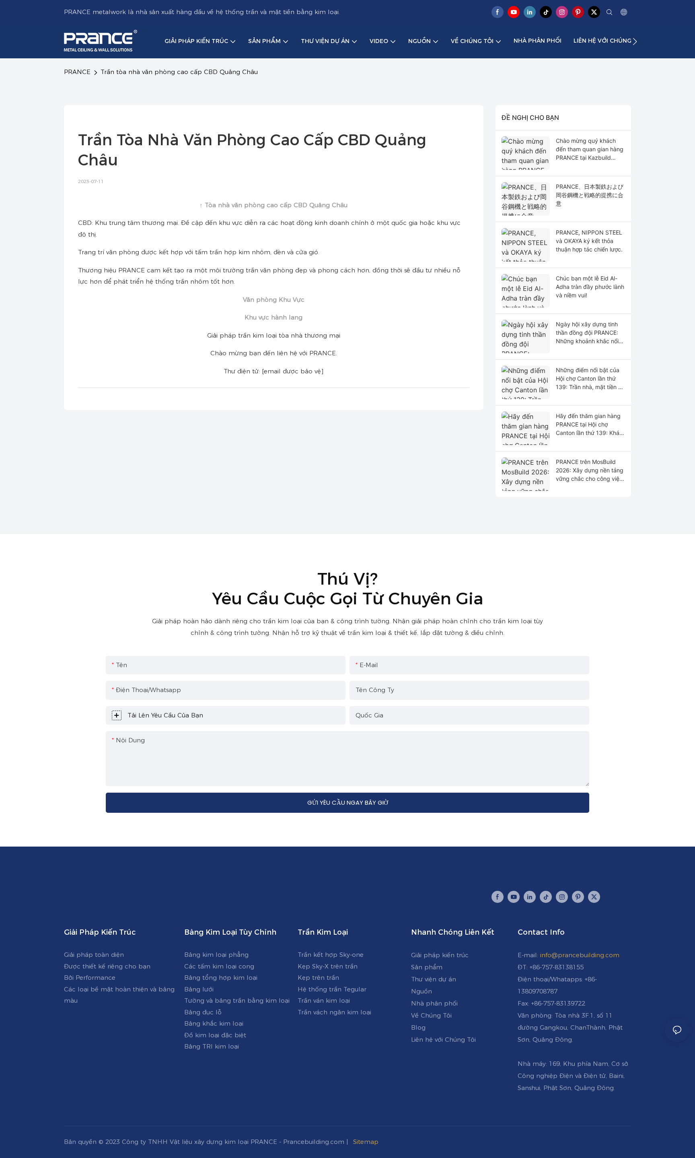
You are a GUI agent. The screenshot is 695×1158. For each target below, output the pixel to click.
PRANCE (77, 72)
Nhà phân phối (434, 1003)
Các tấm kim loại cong (219, 966)
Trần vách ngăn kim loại (334, 1012)
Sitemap (366, 1142)
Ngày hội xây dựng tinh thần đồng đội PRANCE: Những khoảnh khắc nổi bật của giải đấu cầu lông (589, 333)
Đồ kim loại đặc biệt (215, 1035)
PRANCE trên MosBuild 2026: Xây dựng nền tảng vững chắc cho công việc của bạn (589, 470)
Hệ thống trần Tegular (332, 989)
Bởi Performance (89, 977)
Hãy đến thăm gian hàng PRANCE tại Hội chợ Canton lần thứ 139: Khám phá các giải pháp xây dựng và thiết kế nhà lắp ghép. (590, 424)
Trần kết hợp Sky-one (331, 954)
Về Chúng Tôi (431, 1015)
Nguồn (421, 991)
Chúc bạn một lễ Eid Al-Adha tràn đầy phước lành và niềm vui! (590, 287)
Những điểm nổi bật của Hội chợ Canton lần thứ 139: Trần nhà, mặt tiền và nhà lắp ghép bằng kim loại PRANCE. (590, 379)
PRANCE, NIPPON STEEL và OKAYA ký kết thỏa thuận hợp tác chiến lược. (589, 241)
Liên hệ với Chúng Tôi (443, 1039)
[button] (635, 41)
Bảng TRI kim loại (211, 1046)
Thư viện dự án (433, 979)
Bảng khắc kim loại (213, 1023)
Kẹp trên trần (318, 977)
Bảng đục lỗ (203, 1012)
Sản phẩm (426, 967)
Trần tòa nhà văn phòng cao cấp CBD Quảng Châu (179, 72)
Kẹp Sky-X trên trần (328, 966)
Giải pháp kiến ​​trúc (440, 955)
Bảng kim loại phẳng (216, 954)
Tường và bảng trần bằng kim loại (237, 1000)
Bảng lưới (199, 989)
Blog (418, 1027)
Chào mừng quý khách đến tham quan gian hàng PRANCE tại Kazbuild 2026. (589, 149)
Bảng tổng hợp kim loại (220, 977)
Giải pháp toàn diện (94, 954)
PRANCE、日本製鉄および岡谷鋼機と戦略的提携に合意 (589, 195)
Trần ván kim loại (324, 1000)
